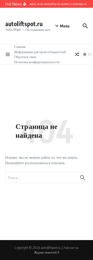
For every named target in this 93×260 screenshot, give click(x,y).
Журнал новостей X (46, 252)
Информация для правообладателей (40, 52)
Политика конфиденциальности (37, 62)
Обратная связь (25, 57)
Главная (20, 47)
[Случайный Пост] (77, 54)
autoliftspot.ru (24, 23)
